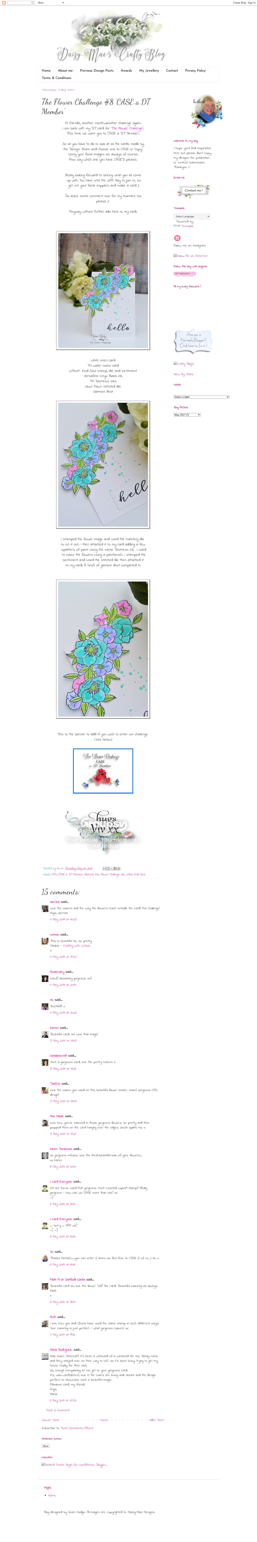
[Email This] (104, 868)
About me (65, 71)
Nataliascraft (58, 1055)
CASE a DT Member (70, 874)
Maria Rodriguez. (61, 1349)
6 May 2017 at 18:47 (62, 1302)
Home (46, 71)
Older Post (156, 1420)
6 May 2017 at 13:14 (62, 1204)
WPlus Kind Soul (135, 874)
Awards (126, 71)
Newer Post (51, 1420)
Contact (172, 71)
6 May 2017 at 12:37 (63, 1166)
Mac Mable (57, 1116)
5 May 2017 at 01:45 (63, 1040)
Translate (187, 226)
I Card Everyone (61, 1181)
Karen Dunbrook (61, 1149)
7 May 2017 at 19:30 (62, 1334)
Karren (54, 1028)
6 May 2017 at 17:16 (62, 1264)
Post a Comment (57, 1410)
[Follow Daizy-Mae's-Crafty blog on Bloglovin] (185, 276)
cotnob (54, 934)
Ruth (53, 1317)
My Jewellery (149, 71)
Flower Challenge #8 (112, 874)
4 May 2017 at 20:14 (63, 985)
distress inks (91, 874)
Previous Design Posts (97, 71)
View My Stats (183, 374)
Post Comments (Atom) (77, 1428)
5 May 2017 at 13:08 (63, 1068)
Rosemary (57, 972)
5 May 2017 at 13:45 (63, 1101)
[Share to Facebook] (115, 868)
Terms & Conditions (56, 78)
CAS (54, 874)
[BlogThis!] (108, 868)
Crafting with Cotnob (76, 945)
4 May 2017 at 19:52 (63, 956)
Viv (51, 1000)
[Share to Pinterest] (119, 868)
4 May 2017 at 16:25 (63, 919)
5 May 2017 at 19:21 (63, 1134)
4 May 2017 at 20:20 (63, 1012)
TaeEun (55, 1083)
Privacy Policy (195, 71)
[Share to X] (111, 868)
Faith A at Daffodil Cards (67, 1279)
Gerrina (55, 902)
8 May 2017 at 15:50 (63, 1400)
